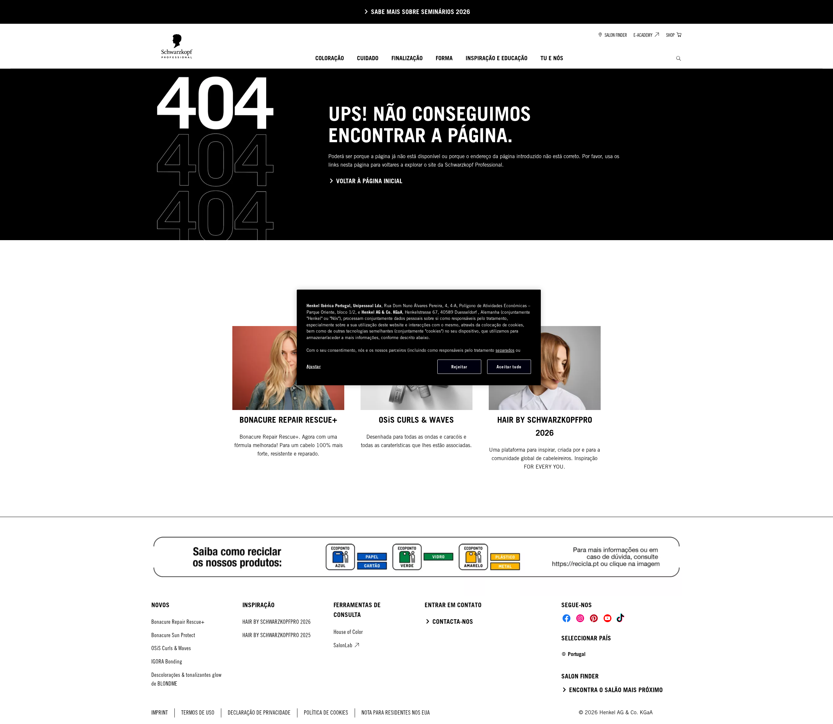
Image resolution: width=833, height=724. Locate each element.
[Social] (566, 618)
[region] (419, 337)
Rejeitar (459, 366)
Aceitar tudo (509, 366)
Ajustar (314, 366)
